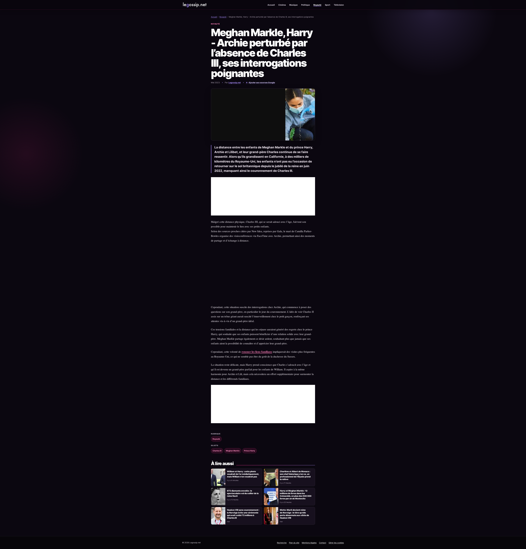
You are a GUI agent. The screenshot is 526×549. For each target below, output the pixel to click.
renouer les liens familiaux (257, 352)
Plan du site (294, 543)
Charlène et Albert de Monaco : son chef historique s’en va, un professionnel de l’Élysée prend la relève (295, 475)
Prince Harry (249, 451)
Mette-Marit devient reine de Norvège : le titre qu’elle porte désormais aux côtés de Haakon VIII (294, 514)
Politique (305, 5)
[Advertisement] (263, 196)
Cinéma (282, 5)
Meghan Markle (233, 451)
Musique (293, 5)
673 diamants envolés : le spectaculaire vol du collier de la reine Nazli (243, 493)
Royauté (317, 5)
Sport (327, 5)
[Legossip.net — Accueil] (194, 4)
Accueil (271, 5)
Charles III (217, 451)
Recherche (282, 543)
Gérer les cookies (336, 543)
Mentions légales (309, 543)
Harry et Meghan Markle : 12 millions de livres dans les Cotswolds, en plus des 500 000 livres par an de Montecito (295, 495)
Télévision (339, 5)
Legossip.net (234, 82)
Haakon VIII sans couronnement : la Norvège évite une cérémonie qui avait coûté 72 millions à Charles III (243, 514)
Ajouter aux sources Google (262, 82)
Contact (322, 543)
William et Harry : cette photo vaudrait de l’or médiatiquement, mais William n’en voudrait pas (243, 474)
